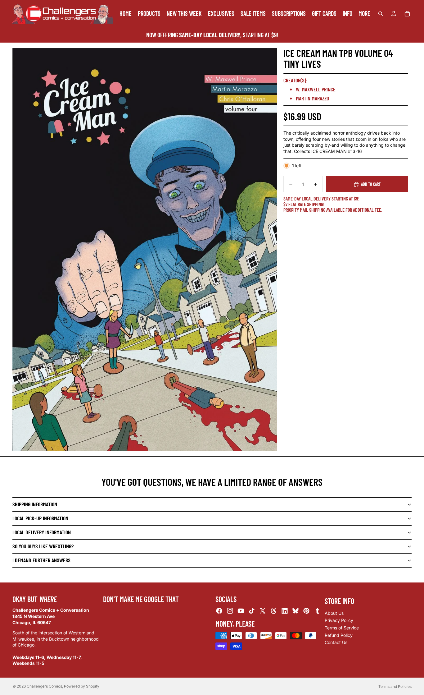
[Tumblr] (317, 610)
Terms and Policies (395, 686)
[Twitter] (262, 610)
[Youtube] (241, 610)
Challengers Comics (44, 686)
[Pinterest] (306, 610)
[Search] (380, 14)
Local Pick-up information (40, 518)
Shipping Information (34, 504)
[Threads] (273, 610)
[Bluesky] (295, 610)
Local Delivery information (41, 532)
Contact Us (336, 642)
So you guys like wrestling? (43, 546)
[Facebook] (219, 610)
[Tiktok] (251, 610)
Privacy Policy (339, 620)
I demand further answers (41, 560)
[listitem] (364, 13)
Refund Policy (339, 634)
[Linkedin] (284, 610)
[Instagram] (230, 610)
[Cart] (407, 14)
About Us (334, 613)
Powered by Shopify (81, 686)
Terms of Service (342, 627)
